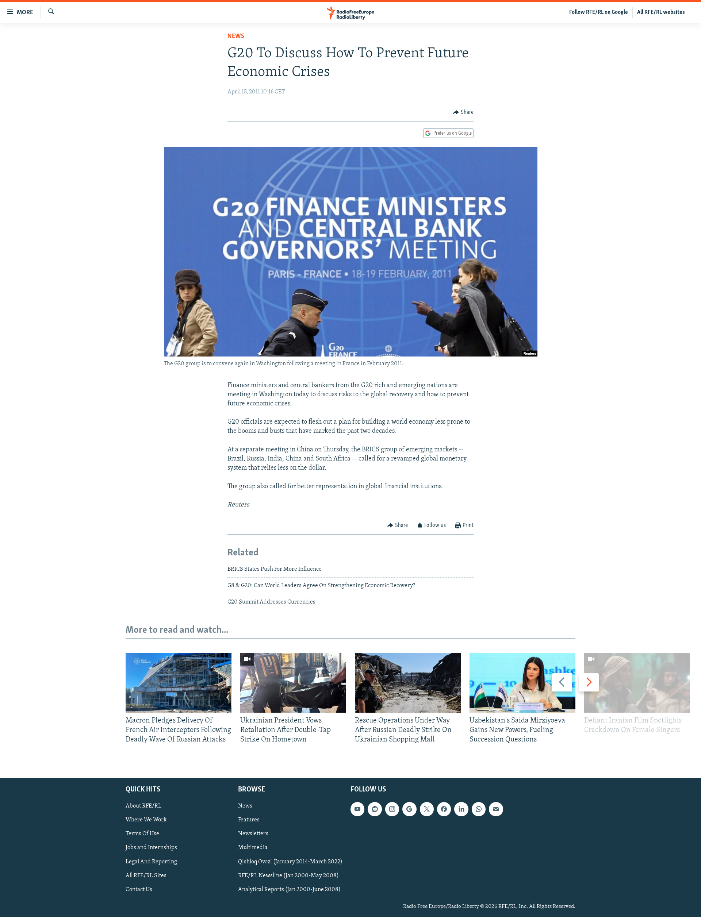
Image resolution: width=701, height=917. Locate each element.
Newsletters (253, 834)
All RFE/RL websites (661, 12)
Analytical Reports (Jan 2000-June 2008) (289, 889)
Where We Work (146, 820)
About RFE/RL (143, 806)
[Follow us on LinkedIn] (461, 809)
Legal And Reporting (151, 861)
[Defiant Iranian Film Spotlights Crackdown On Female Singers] (637, 683)
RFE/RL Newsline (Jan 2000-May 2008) (288, 875)
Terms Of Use (142, 834)
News (235, 36)
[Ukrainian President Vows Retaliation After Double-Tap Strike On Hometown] (293, 683)
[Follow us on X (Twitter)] (427, 809)
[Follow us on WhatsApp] (479, 809)
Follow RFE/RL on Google (598, 12)
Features (249, 820)
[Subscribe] (496, 809)
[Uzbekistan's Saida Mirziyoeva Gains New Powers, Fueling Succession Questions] (522, 683)
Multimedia (253, 848)
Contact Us (139, 889)
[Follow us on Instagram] (392, 809)
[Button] (463, 112)
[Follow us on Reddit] (375, 809)
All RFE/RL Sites (146, 875)
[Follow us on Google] (409, 809)
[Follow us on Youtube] (357, 809)
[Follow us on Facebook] (444, 809)
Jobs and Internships (151, 848)
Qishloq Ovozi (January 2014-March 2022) (290, 861)
